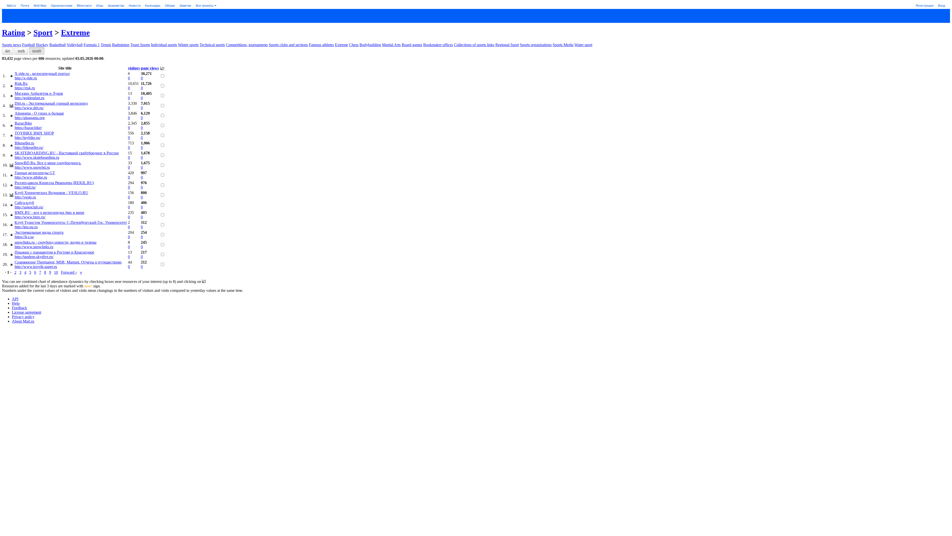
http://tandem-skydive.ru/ (34, 257)
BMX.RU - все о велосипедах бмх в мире (49, 212)
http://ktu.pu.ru (26, 227)
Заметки (185, 5)
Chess (353, 45)
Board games (412, 45)
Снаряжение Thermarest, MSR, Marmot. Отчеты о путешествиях (68, 262)
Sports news (11, 45)
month (36, 51)
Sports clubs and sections (288, 45)
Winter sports (188, 45)
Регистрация (925, 5)
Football (28, 45)
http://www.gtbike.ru (31, 177)
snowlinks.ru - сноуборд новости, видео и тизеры (55, 242)
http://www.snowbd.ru (32, 167)
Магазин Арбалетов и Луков (39, 93)
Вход (941, 5)
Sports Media (563, 45)
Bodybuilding (370, 45)
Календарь (152, 5)
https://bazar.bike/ (28, 128)
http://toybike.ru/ (27, 137)
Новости (135, 5)
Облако (170, 5)
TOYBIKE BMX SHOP (34, 133)
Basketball (57, 45)
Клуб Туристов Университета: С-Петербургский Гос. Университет (71, 222)
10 (56, 272)
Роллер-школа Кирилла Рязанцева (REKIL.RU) (54, 183)
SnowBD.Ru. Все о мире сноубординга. (48, 163)
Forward (69, 272)
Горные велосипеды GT (35, 173)
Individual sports (164, 45)
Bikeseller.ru (24, 143)
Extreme (75, 32)
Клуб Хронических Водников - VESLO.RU (51, 193)
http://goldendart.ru (29, 98)
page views (150, 68)
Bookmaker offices (438, 45)
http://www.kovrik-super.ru (36, 267)
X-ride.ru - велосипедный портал (42, 73)
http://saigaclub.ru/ (29, 207)
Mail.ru (11, 5)
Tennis (106, 45)
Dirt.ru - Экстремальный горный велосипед (51, 103)
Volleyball (75, 45)
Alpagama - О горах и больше (39, 113)
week (21, 51)
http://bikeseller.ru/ (29, 147)
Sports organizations (536, 45)
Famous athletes (321, 45)
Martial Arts (391, 45)
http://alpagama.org (30, 118)
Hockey (42, 45)
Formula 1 (92, 45)
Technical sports (212, 45)
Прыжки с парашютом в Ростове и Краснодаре (54, 252)
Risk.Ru (21, 83)
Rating (13, 32)
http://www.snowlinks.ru (34, 247)
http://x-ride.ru (26, 78)
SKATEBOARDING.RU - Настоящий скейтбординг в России (67, 153)
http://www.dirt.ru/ (29, 108)
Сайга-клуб (24, 203)
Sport (43, 32)
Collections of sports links (474, 45)
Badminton (120, 45)
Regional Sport (507, 45)
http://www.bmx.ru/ (30, 217)
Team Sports (140, 45)
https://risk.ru (25, 88)
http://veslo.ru (25, 197)
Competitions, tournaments (247, 45)
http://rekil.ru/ (25, 187)
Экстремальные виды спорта (39, 232)
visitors (134, 68)
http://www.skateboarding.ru (37, 157)
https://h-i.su (24, 237)
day (7, 51)
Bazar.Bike (23, 123)
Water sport (583, 45)
